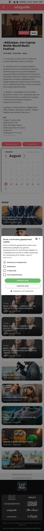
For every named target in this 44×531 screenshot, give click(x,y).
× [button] (39, 238)
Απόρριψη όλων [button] (23, 286)
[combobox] (36, 239)
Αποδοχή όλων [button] (23, 281)
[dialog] (22, 265)
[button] (22, 291)
